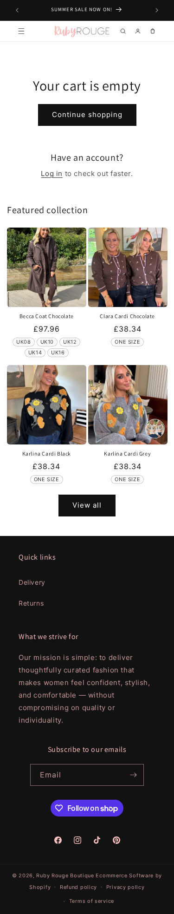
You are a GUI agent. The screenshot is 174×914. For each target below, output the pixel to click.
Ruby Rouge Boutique (66, 875)
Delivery (32, 582)
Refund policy (78, 887)
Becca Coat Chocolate (46, 316)
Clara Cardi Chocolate (127, 316)
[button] (21, 31)
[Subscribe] (133, 775)
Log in (52, 173)
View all (87, 505)
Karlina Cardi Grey (127, 453)
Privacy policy (125, 887)
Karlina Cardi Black (46, 453)
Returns (31, 603)
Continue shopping (87, 114)
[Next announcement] (157, 10)
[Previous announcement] (17, 10)
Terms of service (91, 901)
